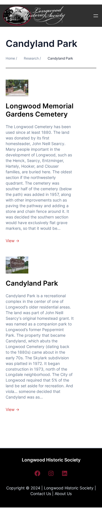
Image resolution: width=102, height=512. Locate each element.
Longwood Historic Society (51, 460)
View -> (12, 240)
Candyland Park (32, 283)
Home (11, 58)
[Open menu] (95, 15)
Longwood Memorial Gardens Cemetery (39, 110)
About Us (63, 493)
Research (31, 58)
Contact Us (40, 493)
